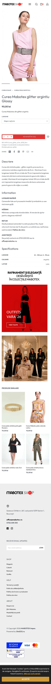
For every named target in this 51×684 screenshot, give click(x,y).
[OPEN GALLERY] (25, 45)
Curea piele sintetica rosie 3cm (12, 468)
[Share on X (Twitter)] (10, 152)
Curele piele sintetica (22, 90)
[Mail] (28, 152)
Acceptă (25, 679)
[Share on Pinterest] (23, 152)
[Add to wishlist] (48, 136)
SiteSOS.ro (20, 631)
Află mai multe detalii (32, 674)
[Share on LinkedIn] (19, 152)
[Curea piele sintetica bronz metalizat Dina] (37, 449)
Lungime (5, 116)
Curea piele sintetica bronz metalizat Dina (34, 469)
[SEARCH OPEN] (36, 4)
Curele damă (6, 90)
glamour (9, 147)
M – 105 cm (38, 255)
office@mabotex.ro (9, 241)
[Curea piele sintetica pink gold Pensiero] (13, 407)
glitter (15, 147)
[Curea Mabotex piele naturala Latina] (37, 407)
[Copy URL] (32, 152)
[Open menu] (29, 4)
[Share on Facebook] (14, 152)
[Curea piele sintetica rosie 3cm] (13, 449)
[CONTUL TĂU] (47, 4)
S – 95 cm (46, 255)
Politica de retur (19, 230)
